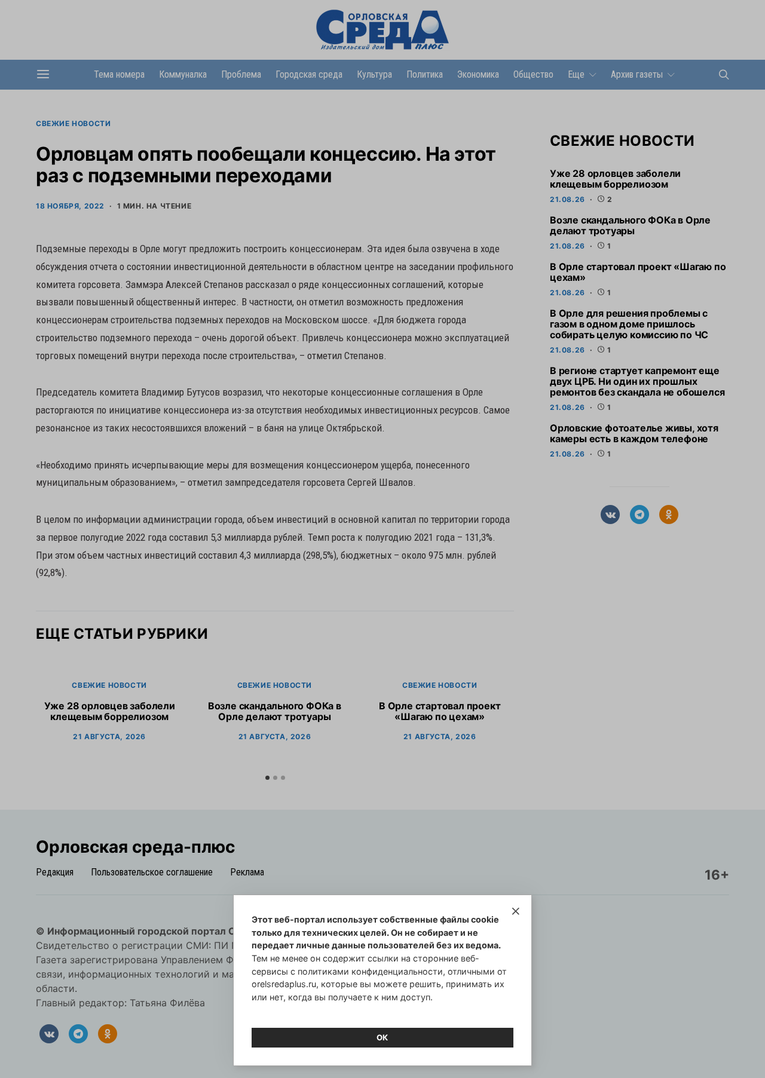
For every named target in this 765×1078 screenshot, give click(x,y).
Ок (382, 1037)
